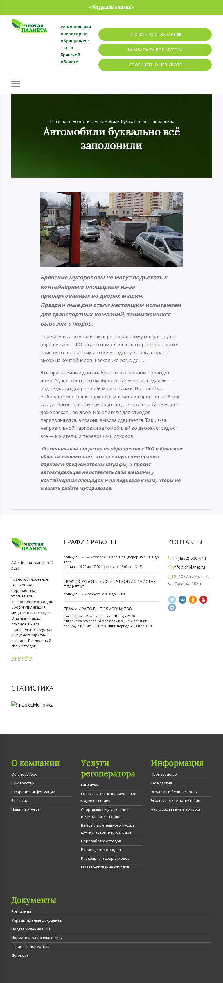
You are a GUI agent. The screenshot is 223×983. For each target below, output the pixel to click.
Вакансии (19, 800)
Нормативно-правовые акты (37, 937)
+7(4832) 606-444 (189, 558)
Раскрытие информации (33, 791)
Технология (161, 783)
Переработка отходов (101, 840)
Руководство (22, 783)
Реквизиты (21, 911)
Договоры (20, 955)
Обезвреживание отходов (105, 867)
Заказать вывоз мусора (155, 49)
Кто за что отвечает (153, 34)
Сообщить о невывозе (155, 64)
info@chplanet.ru (189, 567)
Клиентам (89, 785)
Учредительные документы (36, 920)
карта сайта (21, 657)
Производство (164, 774)
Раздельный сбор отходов (105, 858)
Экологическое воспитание (175, 800)
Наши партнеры (26, 809)
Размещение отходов (101, 849)
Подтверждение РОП (30, 929)
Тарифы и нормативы (30, 946)
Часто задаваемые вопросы (176, 809)
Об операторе (24, 774)
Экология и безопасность (174, 791)
